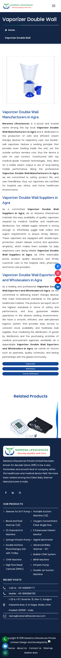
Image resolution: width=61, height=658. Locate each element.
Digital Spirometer (43, 539)
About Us (22, 648)
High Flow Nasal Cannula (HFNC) (15, 567)
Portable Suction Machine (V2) (42, 513)
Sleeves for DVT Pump (18, 511)
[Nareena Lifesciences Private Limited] (18, 5)
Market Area (31, 652)
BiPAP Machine (41, 559)
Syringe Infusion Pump (18, 539)
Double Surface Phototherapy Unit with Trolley (16, 549)
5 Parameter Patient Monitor (44, 532)
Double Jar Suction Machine (43, 572)
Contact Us (35, 648)
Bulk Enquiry (30, 369)
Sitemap (48, 648)
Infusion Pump (41, 564)
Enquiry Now (30, 364)
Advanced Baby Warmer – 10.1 (41, 547)
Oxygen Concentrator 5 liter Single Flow (45, 523)
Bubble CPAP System (44, 554)
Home (11, 30)
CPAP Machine (14, 559)
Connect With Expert (30, 374)
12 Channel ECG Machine (14, 532)
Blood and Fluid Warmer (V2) (14, 523)
